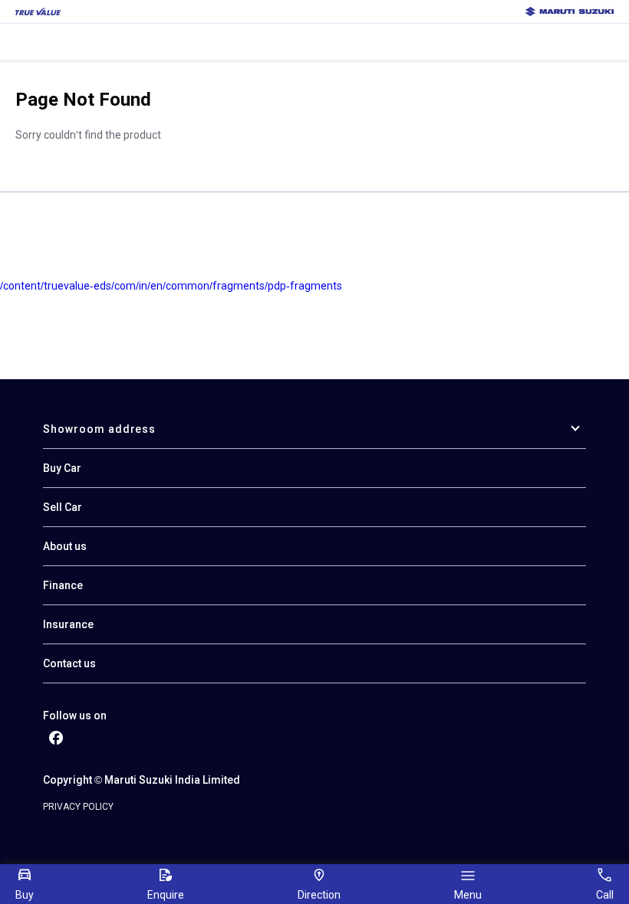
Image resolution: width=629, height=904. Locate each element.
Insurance (68, 624)
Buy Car (62, 468)
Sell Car (62, 507)
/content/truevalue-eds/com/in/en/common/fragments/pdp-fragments (171, 286)
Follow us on (75, 715)
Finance (63, 585)
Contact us (69, 663)
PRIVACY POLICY (78, 806)
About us (65, 546)
